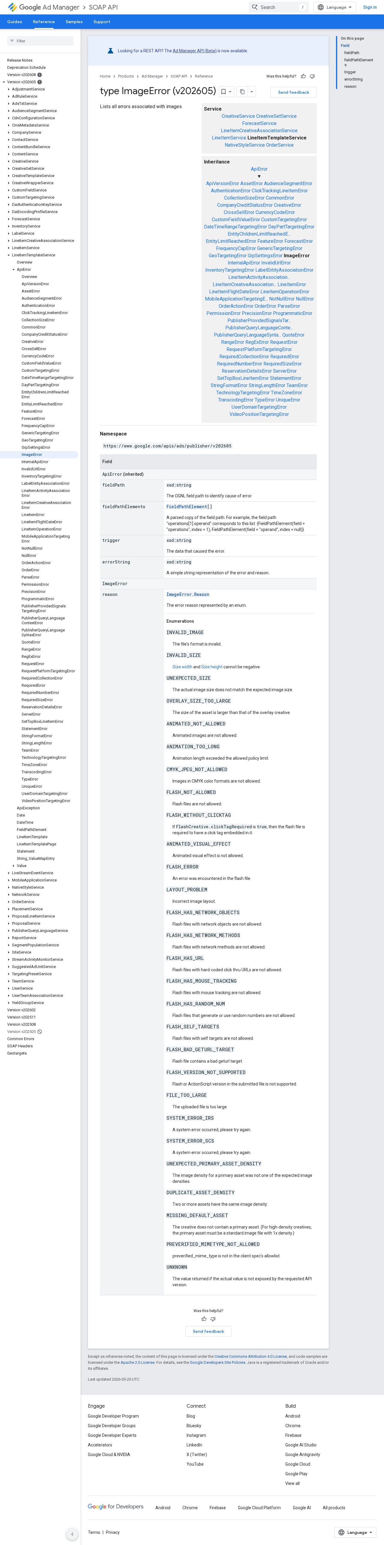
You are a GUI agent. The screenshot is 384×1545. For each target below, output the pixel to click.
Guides (14, 21)
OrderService (280, 145)
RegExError (257, 342)
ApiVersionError (222, 183)
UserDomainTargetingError (259, 407)
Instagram (196, 1435)
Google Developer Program (113, 1416)
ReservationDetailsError (247, 371)
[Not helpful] (312, 76)
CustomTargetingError (284, 219)
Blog (191, 1416)
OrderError (265, 306)
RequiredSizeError (282, 364)
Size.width (182, 666)
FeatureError (270, 241)
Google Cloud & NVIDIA (109, 1454)
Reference (44, 21)
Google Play (296, 1473)
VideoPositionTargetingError (259, 414)
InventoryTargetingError (229, 270)
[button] (39, 82)
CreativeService (238, 116)
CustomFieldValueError (236, 219)
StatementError (286, 378)
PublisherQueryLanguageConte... (259, 328)
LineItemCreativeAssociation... (244, 284)
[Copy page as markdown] (242, 92)
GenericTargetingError (279, 248)
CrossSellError (239, 212)
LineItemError (292, 284)
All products (334, 1507)
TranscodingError (236, 400)
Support (102, 21)
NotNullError (282, 299)
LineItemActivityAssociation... (259, 277)
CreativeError (287, 205)
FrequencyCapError (236, 248)
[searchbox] (40, 41)
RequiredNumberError (239, 364)
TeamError (297, 385)
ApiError (259, 169)
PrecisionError (257, 313)
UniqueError (288, 400)
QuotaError (293, 335)
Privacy (113, 1532)
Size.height (212, 666)
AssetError (251, 183)
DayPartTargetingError (291, 227)
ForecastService (259, 123)
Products (126, 76)
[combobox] (279, 7)
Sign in (370, 7)
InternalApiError (244, 263)
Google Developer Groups (112, 1425)
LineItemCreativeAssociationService (259, 130)
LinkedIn (194, 1445)
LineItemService (229, 138)
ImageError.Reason (187, 594)
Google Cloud (297, 1464)
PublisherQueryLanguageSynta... (247, 335)
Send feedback (293, 92)
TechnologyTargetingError (243, 392)
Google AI (302, 1507)
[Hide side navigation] (72, 1534)
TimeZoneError (286, 392)
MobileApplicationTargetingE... (236, 299)
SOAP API (103, 7)
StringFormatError (229, 385)
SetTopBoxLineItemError (243, 378)
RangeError (232, 342)
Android (292, 1416)
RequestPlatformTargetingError (259, 349)
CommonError (280, 198)
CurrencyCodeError (275, 212)
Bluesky (194, 1425)
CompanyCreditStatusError (245, 205)
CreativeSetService (276, 116)
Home (105, 76)
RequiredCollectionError (244, 356)
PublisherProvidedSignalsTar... (259, 320)
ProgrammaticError (292, 313)
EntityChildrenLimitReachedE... (259, 234)
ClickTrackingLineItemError (280, 191)
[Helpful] (303, 76)
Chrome (293, 1425)
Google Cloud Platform (259, 1507)
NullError (305, 299)
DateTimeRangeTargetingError (235, 227)
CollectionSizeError (244, 198)
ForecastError (298, 241)
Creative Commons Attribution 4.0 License (250, 1356)
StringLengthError (267, 385)
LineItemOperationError (284, 292)
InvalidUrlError (276, 263)
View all (292, 1483)
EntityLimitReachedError (231, 241)
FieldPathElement (186, 506)
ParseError (289, 306)
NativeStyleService (245, 145)
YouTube (195, 1464)
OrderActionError (236, 306)
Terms (94, 1532)
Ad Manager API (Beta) (195, 50)
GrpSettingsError (265, 255)
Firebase (293, 1435)
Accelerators (100, 1445)
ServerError (285, 371)
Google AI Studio (300, 1445)
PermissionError (223, 313)
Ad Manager (61, 7)
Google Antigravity (302, 1454)
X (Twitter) (197, 1454)
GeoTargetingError (228, 255)
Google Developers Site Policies (217, 1362)
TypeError (265, 400)
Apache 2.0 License (137, 1362)
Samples (74, 21)
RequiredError (284, 356)
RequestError (284, 342)
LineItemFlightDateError (234, 292)
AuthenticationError (230, 191)
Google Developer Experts (112, 1435)
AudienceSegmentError (288, 183)
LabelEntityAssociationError (284, 270)
